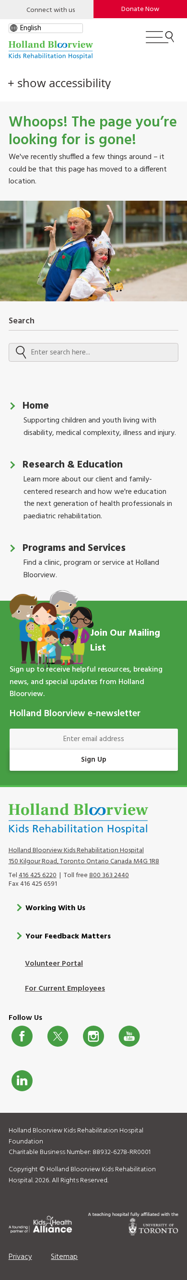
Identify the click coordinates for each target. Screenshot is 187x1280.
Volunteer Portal (54, 964)
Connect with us (50, 10)
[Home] (51, 50)
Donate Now (140, 9)
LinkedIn (22, 1080)
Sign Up (93, 760)
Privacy (20, 1257)
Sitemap (64, 1257)
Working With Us (55, 908)
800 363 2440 (109, 875)
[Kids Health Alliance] (40, 1222)
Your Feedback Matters (68, 936)
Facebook (22, 1036)
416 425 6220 (38, 875)
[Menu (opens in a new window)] (160, 41)
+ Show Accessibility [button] (59, 83)
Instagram (93, 1036)
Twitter (57, 1036)
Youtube (129, 1036)
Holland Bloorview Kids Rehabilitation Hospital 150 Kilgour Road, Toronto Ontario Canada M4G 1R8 (84, 856)
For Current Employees (65, 989)
